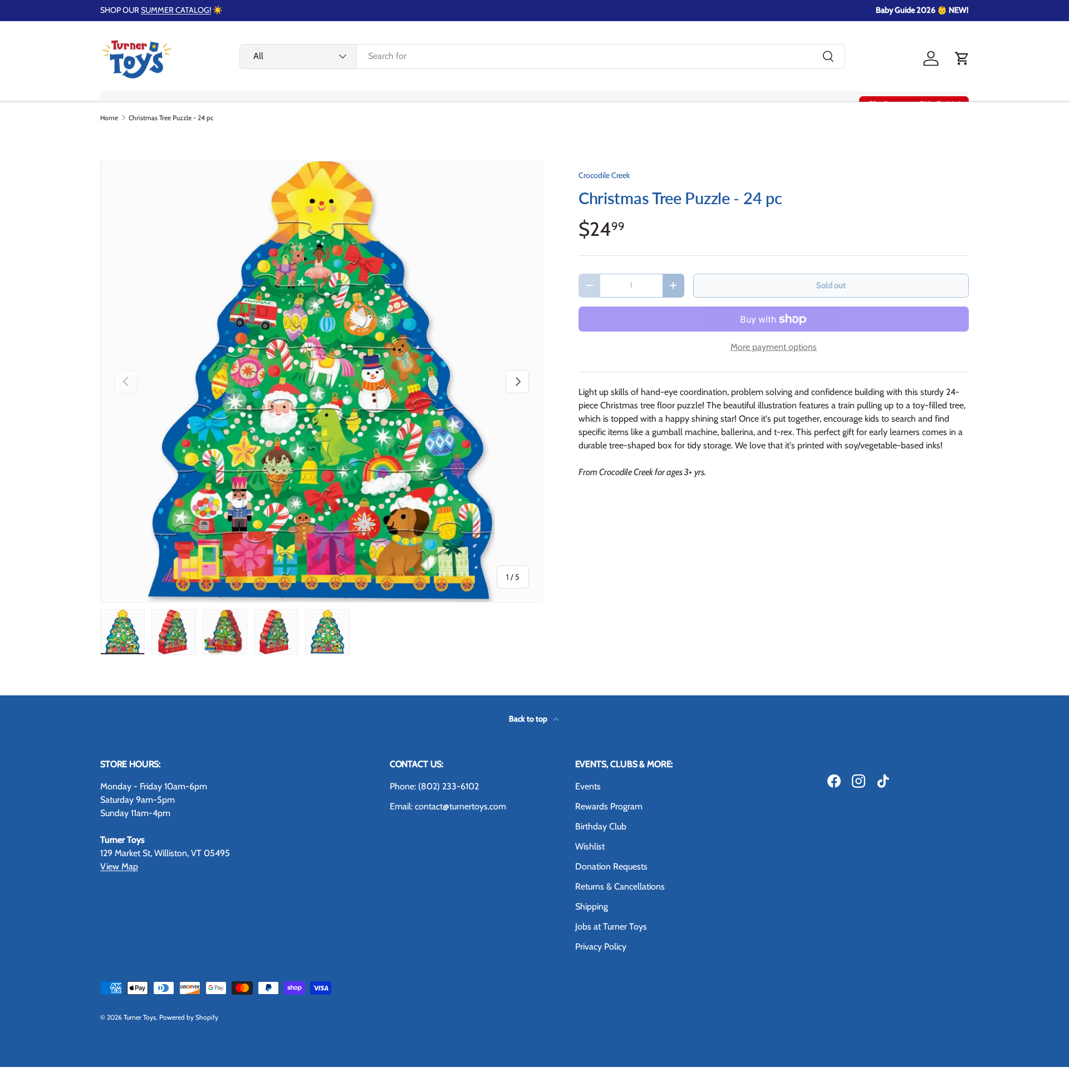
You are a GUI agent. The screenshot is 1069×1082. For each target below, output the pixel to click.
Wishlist (590, 846)
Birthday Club (600, 826)
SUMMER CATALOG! (176, 10)
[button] (962, 58)
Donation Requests (611, 866)
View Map (119, 866)
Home (109, 118)
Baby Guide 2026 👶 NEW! (922, 10)
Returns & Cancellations (620, 886)
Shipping (591, 906)
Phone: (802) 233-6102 (434, 786)
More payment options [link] (773, 347)
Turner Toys (140, 1017)
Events (588, 786)
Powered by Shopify (188, 1017)
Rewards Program (609, 806)
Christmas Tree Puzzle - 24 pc (171, 118)
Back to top (529, 719)
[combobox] (542, 56)
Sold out (831, 285)
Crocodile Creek (604, 175)
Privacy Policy (600, 946)
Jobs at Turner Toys (611, 926)
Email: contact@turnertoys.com (448, 806)
